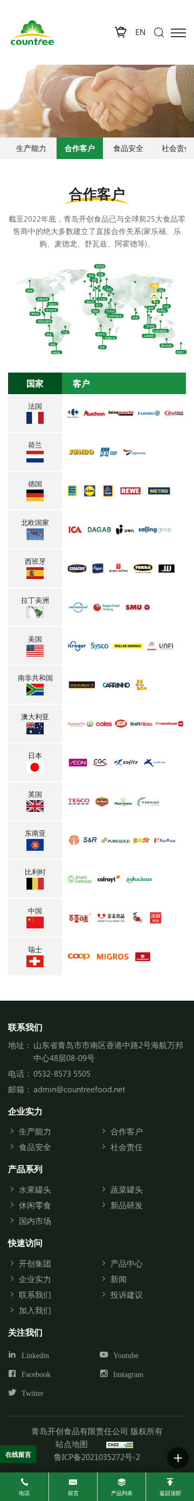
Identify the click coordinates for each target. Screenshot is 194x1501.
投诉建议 (126, 1294)
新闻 (118, 1278)
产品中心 (126, 1263)
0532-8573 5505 (62, 1073)
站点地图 (72, 1443)
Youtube (125, 1356)
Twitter (33, 1393)
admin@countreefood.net (79, 1089)
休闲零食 (35, 1205)
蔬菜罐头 (126, 1189)
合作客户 (80, 148)
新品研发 (126, 1205)
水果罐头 (35, 1189)
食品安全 (128, 148)
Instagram (128, 1375)
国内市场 (35, 1220)
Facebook (36, 1375)
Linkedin (35, 1356)
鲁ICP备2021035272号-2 (97, 1456)
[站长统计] (119, 1443)
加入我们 (35, 1310)
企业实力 (35, 1278)
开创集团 (35, 1263)
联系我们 (35, 1294)
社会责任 (126, 1146)
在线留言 (18, 1454)
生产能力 (31, 148)
